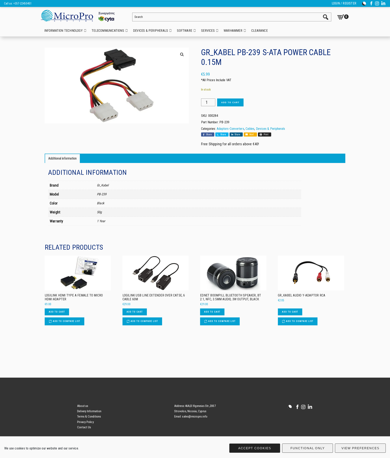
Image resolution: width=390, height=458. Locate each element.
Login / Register (344, 3)
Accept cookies (254, 448)
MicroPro (80, 15)
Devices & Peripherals (270, 129)
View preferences (360, 448)
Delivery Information (89, 411)
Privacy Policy (85, 422)
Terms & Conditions (89, 416)
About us (82, 406)
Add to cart (230, 102)
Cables (250, 129)
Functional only (307, 448)
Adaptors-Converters (230, 129)
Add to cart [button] (57, 312)
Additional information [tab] (62, 158)
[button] (182, 54)
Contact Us (84, 427)
